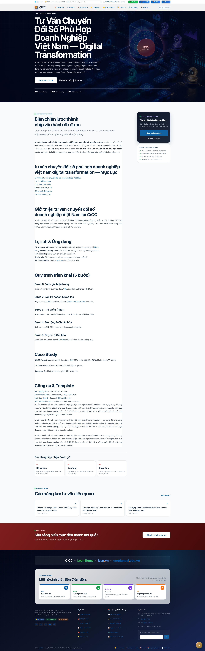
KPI (49, 302)
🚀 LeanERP (144, 2)
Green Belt (71, 302)
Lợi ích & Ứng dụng (43, 181)
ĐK (166, 637)
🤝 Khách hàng (109, 7)
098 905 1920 (145, 619)
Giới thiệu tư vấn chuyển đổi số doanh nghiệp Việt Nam (58, 178)
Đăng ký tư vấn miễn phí (156, 535)
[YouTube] (50, 624)
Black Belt (80, 302)
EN (41, 2)
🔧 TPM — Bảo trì (83, 623)
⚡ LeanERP (95, 7)
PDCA (58, 398)
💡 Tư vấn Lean (83, 637)
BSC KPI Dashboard (43, 401)
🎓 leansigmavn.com (131, 648)
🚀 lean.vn (142, 648)
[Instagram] (45, 624)
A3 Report (66, 398)
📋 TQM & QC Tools (84, 628)
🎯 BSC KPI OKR (83, 632)
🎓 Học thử (133, 2)
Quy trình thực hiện (43, 184)
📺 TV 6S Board (113, 632)
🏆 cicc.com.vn (119, 648)
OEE (72, 360)
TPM (64, 395)
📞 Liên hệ (145, 7)
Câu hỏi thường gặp (43, 194)
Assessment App (42, 395)
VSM (65, 289)
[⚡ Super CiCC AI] (199, 645)
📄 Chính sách (166, 648)
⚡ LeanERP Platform (115, 619)
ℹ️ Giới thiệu (133, 7)
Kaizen (60, 260)
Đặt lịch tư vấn (46, 80)
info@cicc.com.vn (119, 2)
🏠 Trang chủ (59, 7)
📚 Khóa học (83, 7)
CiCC (41, 648)
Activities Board (41, 398)
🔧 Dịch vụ (70, 7)
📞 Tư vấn (166, 2)
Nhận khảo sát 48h (154, 133)
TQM (69, 395)
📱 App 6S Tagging (114, 623)
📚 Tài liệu (155, 2)
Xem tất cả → (165, 495)
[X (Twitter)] (41, 624)
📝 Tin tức (121, 7)
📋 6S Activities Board (115, 637)
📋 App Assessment (115, 628)
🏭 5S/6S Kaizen (83, 619)
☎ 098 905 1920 (154, 139)
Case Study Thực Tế (43, 188)
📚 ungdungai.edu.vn (153, 648)
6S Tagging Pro (41, 391)
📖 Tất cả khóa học (114, 614)
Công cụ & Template (43, 191)
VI (37, 2)
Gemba (62, 340)
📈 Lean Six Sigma (84, 614)
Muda (96, 247)
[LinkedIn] (54, 624)
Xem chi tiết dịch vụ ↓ (70, 80)
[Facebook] (36, 624)
